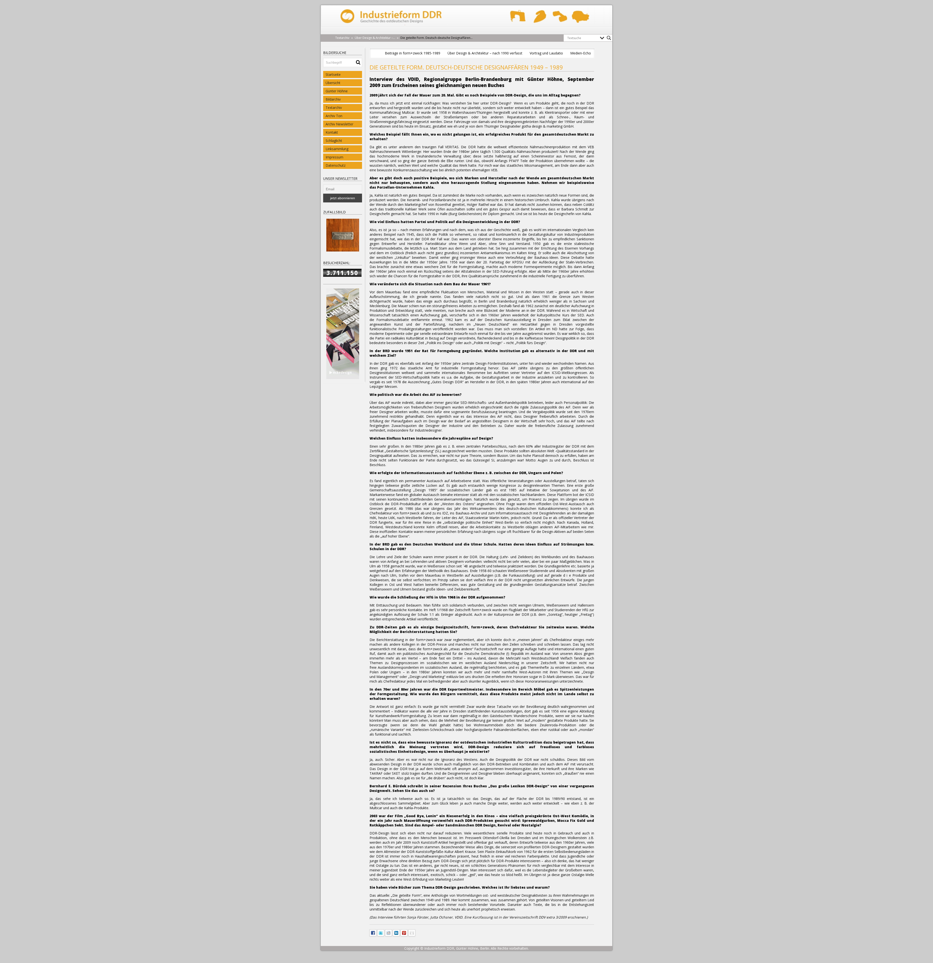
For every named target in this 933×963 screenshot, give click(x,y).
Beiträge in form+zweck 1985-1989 (412, 53)
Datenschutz (336, 165)
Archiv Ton (334, 115)
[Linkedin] (396, 932)
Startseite (333, 74)
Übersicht (333, 82)
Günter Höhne (337, 91)
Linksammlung (337, 149)
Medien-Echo (580, 53)
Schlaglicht (334, 140)
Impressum (334, 157)
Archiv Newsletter (339, 124)
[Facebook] (373, 932)
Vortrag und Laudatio (546, 53)
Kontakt (332, 132)
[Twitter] (380, 932)
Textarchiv (334, 107)
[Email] (411, 932)
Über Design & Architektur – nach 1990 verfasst (485, 53)
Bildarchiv (333, 99)
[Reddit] (388, 932)
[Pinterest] (404, 932)
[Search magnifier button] (608, 38)
